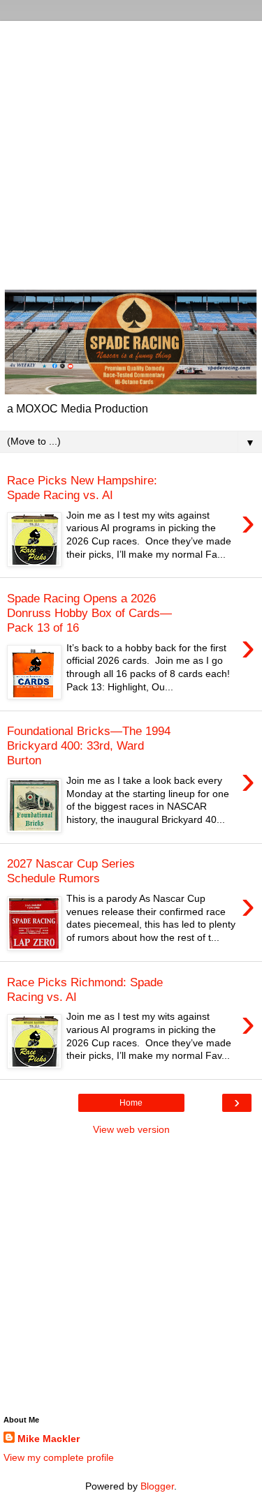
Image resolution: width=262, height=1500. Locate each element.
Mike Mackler (48, 1438)
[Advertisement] (131, 152)
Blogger (157, 1486)
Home (131, 1103)
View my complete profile (58, 1457)
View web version (131, 1129)
